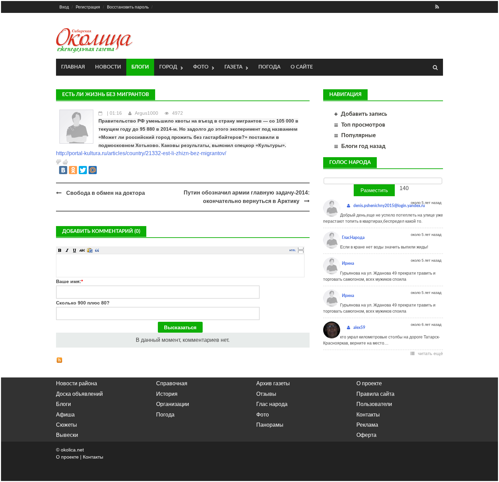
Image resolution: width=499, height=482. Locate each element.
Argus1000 (146, 113)
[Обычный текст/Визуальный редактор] (292, 250)
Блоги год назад (363, 146)
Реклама (367, 425)
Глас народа (272, 404)
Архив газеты (273, 383)
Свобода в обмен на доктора (105, 193)
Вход (64, 7)
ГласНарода (353, 238)
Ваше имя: (69, 281)
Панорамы (269, 425)
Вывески (67, 435)
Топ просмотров (363, 125)
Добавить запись (364, 114)
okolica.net (72, 449)
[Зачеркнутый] (82, 250)
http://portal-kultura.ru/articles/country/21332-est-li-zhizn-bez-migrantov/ (141, 153)
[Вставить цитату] (97, 250)
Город (168, 67)
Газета (233, 67)
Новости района (76, 383)
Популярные (358, 135)
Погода (269, 67)
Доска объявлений (79, 394)
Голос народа (350, 162)
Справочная (171, 383)
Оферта (366, 435)
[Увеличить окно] (300, 248)
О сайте (302, 67)
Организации (172, 404)
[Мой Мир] (93, 170)
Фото (200, 67)
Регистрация (88, 7)
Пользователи (374, 404)
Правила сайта (375, 394)
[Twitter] (83, 170)
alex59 (359, 328)
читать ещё (430, 353)
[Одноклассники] (73, 170)
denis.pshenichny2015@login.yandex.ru (389, 206)
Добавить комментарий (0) (101, 231)
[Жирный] (59, 250)
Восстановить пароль (128, 7)
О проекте (369, 383)
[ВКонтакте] (63, 170)
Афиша (65, 415)
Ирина (348, 263)
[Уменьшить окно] (300, 251)
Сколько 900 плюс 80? (83, 302)
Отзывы (266, 394)
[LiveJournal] (102, 170)
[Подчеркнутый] (74, 250)
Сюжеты (66, 425)
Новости (108, 67)
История (167, 394)
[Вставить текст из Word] (89, 250)
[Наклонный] (67, 250)
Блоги (140, 67)
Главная (73, 67)
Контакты (368, 415)
